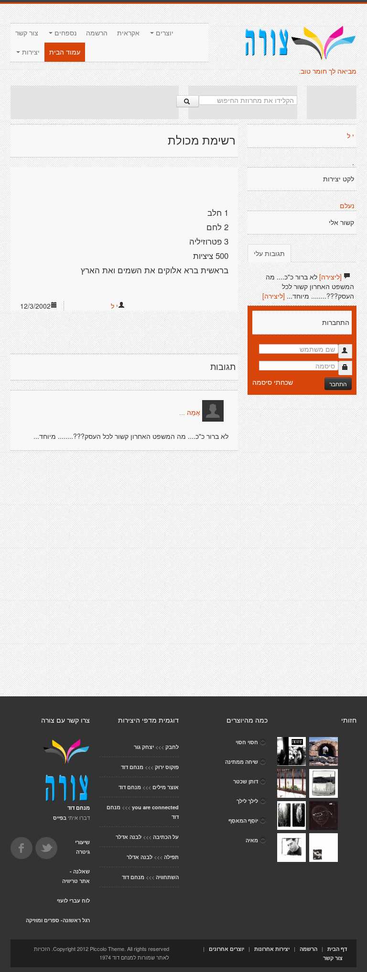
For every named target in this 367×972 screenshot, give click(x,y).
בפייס (59, 817)
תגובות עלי (269, 253)
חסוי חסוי (247, 742)
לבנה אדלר (128, 836)
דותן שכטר (245, 781)
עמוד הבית (64, 52)
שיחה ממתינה (241, 761)
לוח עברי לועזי (73, 900)
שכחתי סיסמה (272, 382)
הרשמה (97, 33)
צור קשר (26, 33)
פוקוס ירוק (167, 767)
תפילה (171, 856)
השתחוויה (167, 877)
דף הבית (337, 948)
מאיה (252, 840)
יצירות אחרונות (272, 948)
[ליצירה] (330, 276)
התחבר (338, 384)
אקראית (128, 33)
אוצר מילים (165, 787)
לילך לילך (247, 800)
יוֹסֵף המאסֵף (243, 820)
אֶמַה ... (189, 412)
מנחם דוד (132, 767)
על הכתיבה (166, 836)
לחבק (172, 746)
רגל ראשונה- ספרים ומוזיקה (58, 920)
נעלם (347, 206)
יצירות (30, 52)
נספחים (64, 33)
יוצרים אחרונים (226, 948)
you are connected (155, 807)
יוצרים (163, 33)
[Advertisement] (94, 102)
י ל (114, 306)
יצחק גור (144, 746)
